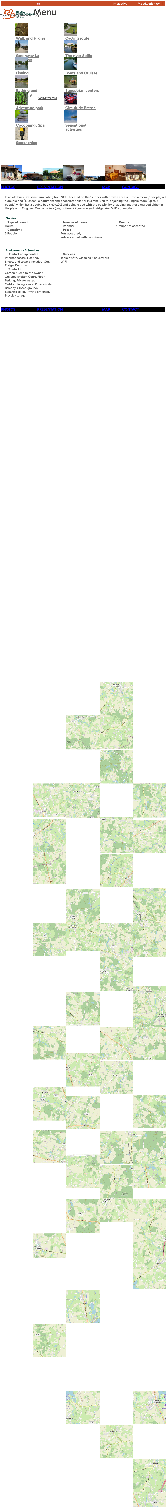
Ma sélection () (149, 3)
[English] (43, 3)
